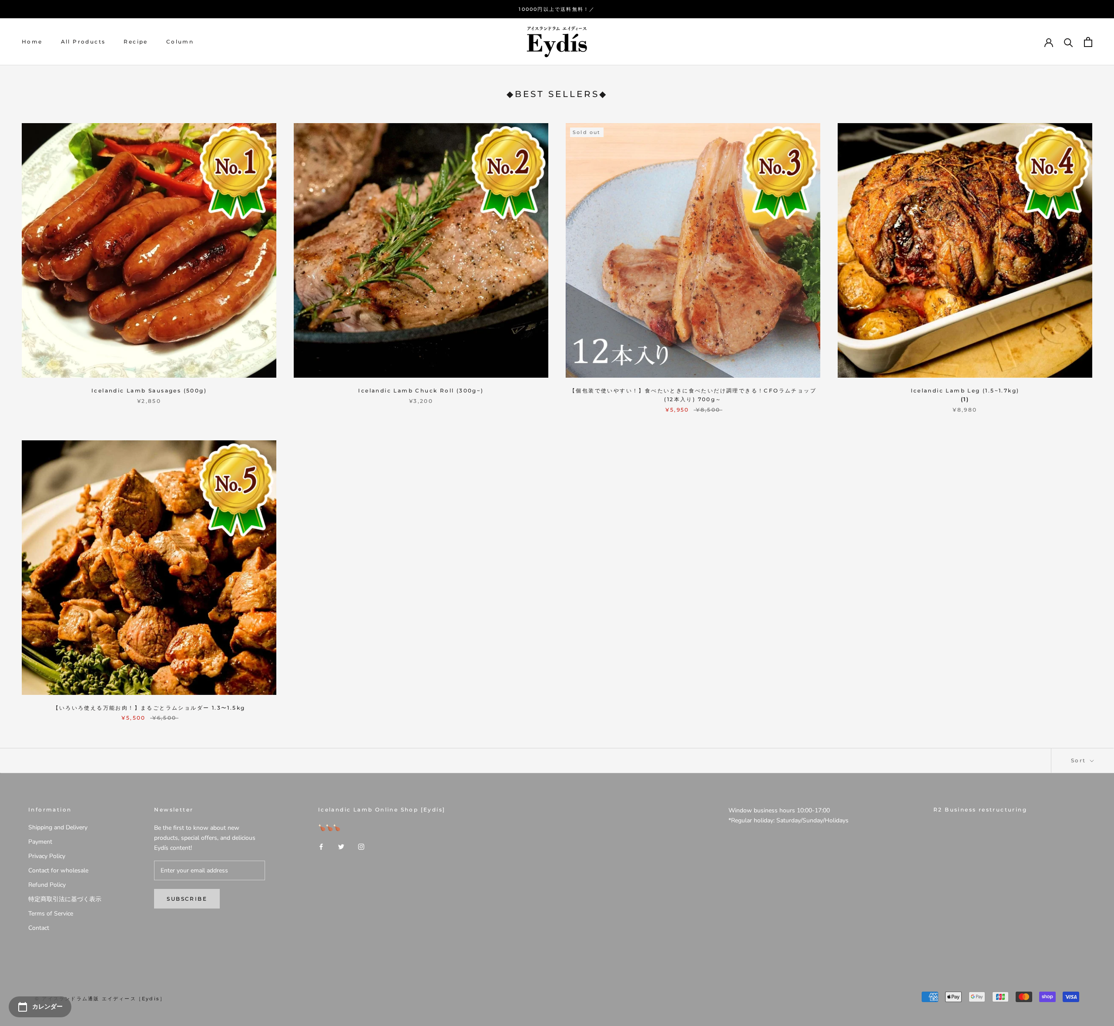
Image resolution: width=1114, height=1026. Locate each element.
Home (32, 42)
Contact (38, 928)
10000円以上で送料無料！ (554, 9)
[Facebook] (321, 847)
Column (180, 42)
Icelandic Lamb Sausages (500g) (149, 390)
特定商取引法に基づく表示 (64, 899)
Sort (1079, 760)
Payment (40, 842)
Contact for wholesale (58, 870)
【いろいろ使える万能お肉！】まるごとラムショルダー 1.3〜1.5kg (149, 707)
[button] (965, 399)
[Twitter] (341, 847)
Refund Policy (47, 885)
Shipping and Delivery (57, 827)
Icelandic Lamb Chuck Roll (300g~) (420, 390)
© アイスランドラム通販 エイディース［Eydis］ (100, 999)
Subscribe (187, 898)
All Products (83, 42)
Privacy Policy (46, 856)
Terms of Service (50, 913)
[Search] (1068, 42)
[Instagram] (361, 847)
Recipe (136, 42)
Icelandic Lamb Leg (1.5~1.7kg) (965, 390)
